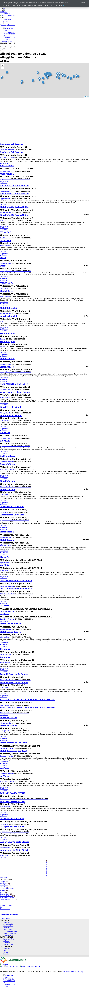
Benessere (7, 943)
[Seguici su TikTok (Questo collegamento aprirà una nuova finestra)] (4, 10)
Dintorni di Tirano (6, 888)
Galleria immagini (9, 933)
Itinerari (6, 928)
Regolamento (8, 935)
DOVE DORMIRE (5, 14)
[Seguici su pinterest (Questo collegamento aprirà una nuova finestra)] (4, 8)
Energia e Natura (9, 939)
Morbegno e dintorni (7, 898)
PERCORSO (3, 12)
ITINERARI (4, 21)
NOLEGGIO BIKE (5, 19)
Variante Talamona (10, 931)
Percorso (6, 922)
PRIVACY (6, 39)
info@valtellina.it (69, 972)
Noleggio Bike (8, 926)
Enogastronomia (9, 944)
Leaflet (87, 96)
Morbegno (6, 948)
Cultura (6, 941)
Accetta (83, 2)
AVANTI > (3, 877)
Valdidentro (4, 885)
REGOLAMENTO (9, 37)
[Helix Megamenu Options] (0, 27)
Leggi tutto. (66, 5)
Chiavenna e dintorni (7, 899)
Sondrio (6, 950)
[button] (44, 78)
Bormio (2, 881)
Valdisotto (3, 883)
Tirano (2, 890)
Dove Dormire (8, 924)
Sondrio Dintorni (6, 896)
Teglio (2, 892)
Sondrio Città (4, 894)
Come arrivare (8, 929)
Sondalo (3, 887)
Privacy (80, 972)
